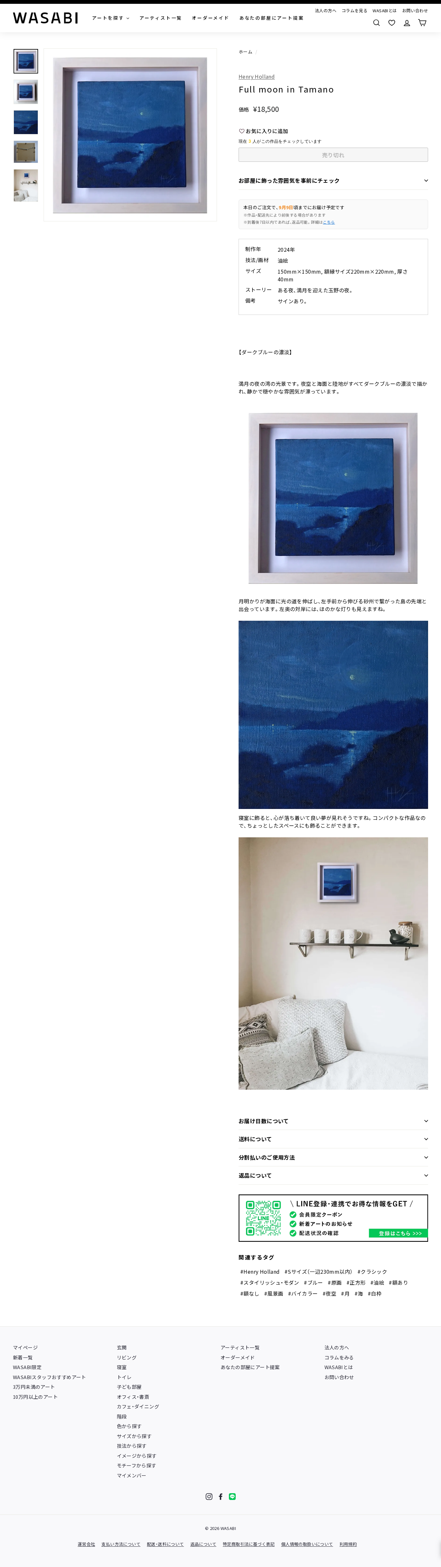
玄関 (122, 1347)
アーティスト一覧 (240, 1347)
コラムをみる (339, 1357)
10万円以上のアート (35, 1396)
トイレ (124, 1377)
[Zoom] (130, 135)
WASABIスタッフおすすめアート (49, 1377)
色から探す (129, 1426)
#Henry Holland (260, 1271)
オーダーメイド (238, 1357)
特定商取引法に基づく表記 (249, 1544)
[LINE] (232, 1496)
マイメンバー (132, 1475)
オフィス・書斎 (133, 1396)
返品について (255, 1175)
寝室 (122, 1367)
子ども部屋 (129, 1386)
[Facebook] (220, 1496)
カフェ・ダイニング (138, 1406)
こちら (329, 222)
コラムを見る (354, 10)
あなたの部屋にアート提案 (250, 1367)
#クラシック (372, 1271)
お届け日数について (264, 1121)
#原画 (335, 1282)
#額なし (250, 1293)
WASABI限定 (27, 1367)
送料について (255, 1139)
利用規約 (348, 1544)
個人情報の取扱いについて (307, 1544)
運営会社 (86, 1544)
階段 (122, 1416)
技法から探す (132, 1445)
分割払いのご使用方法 (267, 1157)
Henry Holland (257, 76)
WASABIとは (385, 10)
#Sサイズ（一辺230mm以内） (318, 1271)
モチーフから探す (136, 1465)
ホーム (245, 51)
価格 (244, 109)
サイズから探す (134, 1436)
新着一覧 (23, 1357)
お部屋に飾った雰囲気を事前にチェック (289, 180)
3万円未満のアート (34, 1386)
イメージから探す (137, 1455)
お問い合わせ (415, 10)
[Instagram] (209, 1496)
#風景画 (273, 1293)
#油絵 (377, 1282)
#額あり (398, 1282)
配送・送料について (165, 1544)
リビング (127, 1357)
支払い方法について (120, 1544)
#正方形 (356, 1282)
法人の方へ (325, 10)
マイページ (25, 1347)
